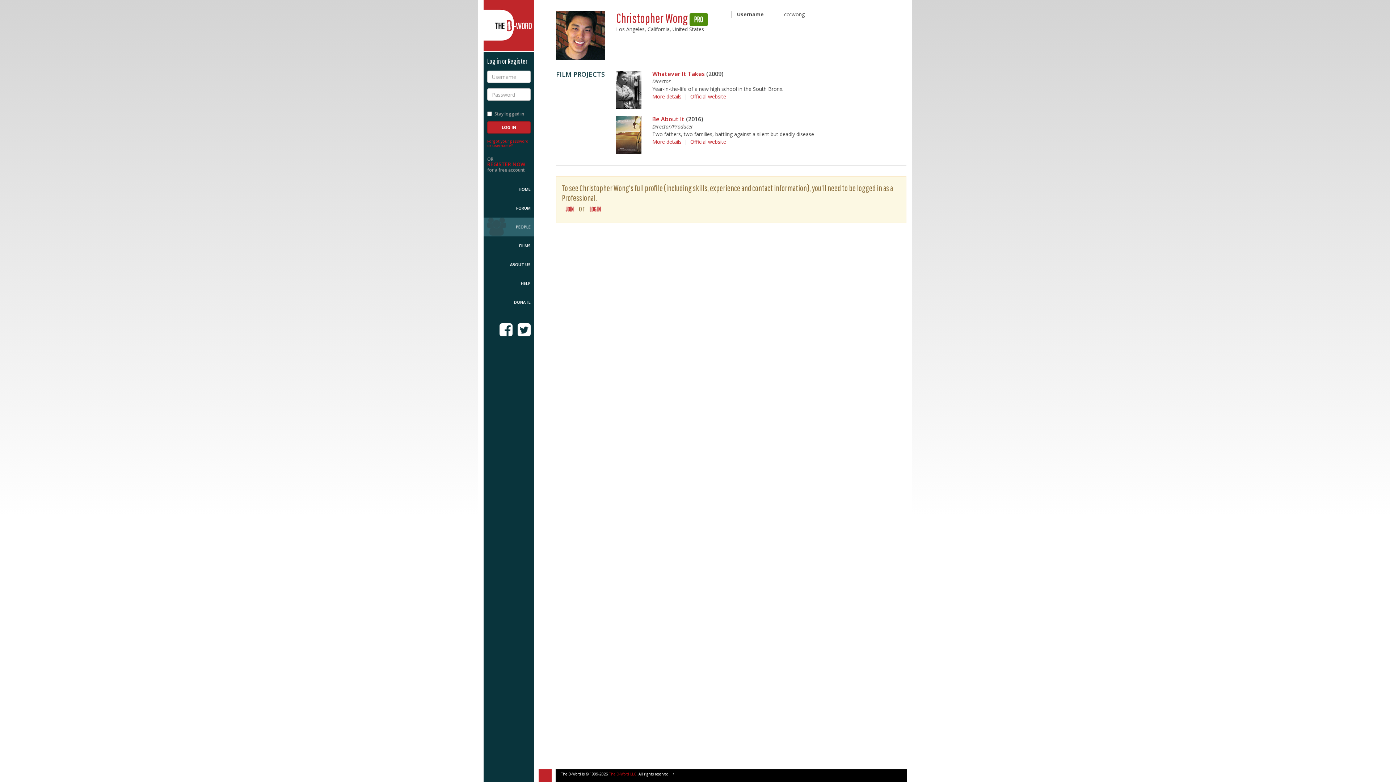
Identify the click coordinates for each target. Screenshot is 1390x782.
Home (525, 189)
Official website (708, 96)
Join (570, 209)
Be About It (668, 119)
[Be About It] (628, 135)
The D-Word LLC (622, 774)
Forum (523, 208)
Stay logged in (509, 114)
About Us (520, 264)
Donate (522, 302)
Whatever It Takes (678, 74)
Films (525, 245)
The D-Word (509, 25)
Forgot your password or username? (507, 143)
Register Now (506, 164)
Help (526, 283)
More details (667, 96)
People (523, 227)
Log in (595, 209)
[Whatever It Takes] (628, 90)
